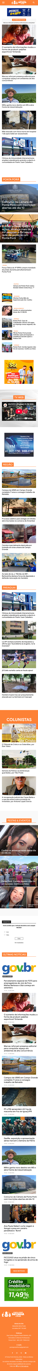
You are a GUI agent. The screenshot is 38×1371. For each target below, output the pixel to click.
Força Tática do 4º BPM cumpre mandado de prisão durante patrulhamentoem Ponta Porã (19, 270)
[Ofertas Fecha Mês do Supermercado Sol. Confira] (7, 298)
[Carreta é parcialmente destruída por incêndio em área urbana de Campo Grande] (19, 533)
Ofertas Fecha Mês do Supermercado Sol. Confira (22, 299)
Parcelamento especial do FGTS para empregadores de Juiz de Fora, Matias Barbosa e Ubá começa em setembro (20, 984)
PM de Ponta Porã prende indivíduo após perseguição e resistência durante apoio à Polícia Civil (23, 335)
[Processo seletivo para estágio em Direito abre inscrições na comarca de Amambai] (19, 507)
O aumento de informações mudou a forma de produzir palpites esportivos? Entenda (18, 49)
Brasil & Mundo (7, 43)
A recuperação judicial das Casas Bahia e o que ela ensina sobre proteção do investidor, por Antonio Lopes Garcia (18, 799)
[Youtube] (25, 1353)
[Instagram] (17, 1353)
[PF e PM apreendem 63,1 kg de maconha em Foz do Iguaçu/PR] (19, 1096)
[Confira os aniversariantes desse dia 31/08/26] (7, 311)
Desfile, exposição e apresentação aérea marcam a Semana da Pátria (19, 1139)
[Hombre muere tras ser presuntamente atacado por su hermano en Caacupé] (19, 683)
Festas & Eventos (19, 308)
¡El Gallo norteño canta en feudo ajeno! (17, 670)
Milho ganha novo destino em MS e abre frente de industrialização (18, 106)
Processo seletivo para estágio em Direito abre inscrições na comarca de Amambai (19, 520)
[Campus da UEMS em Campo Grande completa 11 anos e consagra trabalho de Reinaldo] (19, 478)
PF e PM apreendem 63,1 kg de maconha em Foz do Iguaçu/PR (18, 1110)
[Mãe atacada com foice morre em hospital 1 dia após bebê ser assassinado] (19, 120)
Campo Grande (7, 541)
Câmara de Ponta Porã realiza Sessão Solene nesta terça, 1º (23, 287)
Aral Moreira (7, 128)
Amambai (5, 515)
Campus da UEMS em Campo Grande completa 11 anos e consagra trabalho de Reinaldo (18, 492)
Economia (16, 296)
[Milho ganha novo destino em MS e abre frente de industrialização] (19, 93)
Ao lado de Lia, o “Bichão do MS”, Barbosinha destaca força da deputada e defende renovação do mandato (18, 576)
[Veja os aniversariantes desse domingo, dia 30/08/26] (13, 897)
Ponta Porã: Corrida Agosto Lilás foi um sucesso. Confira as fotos (24, 348)
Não (7, 935)
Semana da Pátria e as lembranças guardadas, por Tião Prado (15, 772)
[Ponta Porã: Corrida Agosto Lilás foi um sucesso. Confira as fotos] (7, 347)
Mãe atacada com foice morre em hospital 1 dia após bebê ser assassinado (19, 133)
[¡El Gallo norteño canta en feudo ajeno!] (19, 658)
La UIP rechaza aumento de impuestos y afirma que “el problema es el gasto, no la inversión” (18, 644)
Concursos (5, 199)
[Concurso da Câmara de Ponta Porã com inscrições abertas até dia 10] (19, 198)
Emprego (16, 319)
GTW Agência (24, 1366)
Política (5, 101)
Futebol (5, 666)
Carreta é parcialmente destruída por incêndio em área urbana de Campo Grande (17, 547)
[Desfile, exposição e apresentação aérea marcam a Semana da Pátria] (19, 1126)
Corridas (16, 345)
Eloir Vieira (6, 741)
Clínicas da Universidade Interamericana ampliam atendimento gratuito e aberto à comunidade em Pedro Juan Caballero (18, 160)
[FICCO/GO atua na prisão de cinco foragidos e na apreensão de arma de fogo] (19, 1245)
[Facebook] (12, 1353)
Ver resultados (19, 942)
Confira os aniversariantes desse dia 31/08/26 (22, 311)
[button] (33, 2)
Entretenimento (8, 1221)
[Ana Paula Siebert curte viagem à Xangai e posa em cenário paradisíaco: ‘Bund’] (19, 1213)
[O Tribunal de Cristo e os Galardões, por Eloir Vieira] (19, 733)
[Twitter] (21, 1353)
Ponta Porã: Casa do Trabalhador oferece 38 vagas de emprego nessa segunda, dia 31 (24, 323)
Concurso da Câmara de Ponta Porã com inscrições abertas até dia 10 (20, 1198)
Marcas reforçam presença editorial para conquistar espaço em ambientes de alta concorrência (18, 78)
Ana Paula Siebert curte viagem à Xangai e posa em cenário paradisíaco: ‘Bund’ (19, 1228)
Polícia (16, 331)
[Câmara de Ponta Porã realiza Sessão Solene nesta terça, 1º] (7, 286)
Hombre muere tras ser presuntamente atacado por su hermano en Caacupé (17, 696)
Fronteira (6, 154)
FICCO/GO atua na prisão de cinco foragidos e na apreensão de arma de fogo (21, 1259)
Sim (7, 932)
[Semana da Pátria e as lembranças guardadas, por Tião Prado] (19, 759)
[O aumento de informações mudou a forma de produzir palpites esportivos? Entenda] (19, 35)
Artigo (5, 767)
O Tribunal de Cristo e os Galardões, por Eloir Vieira (18, 745)
